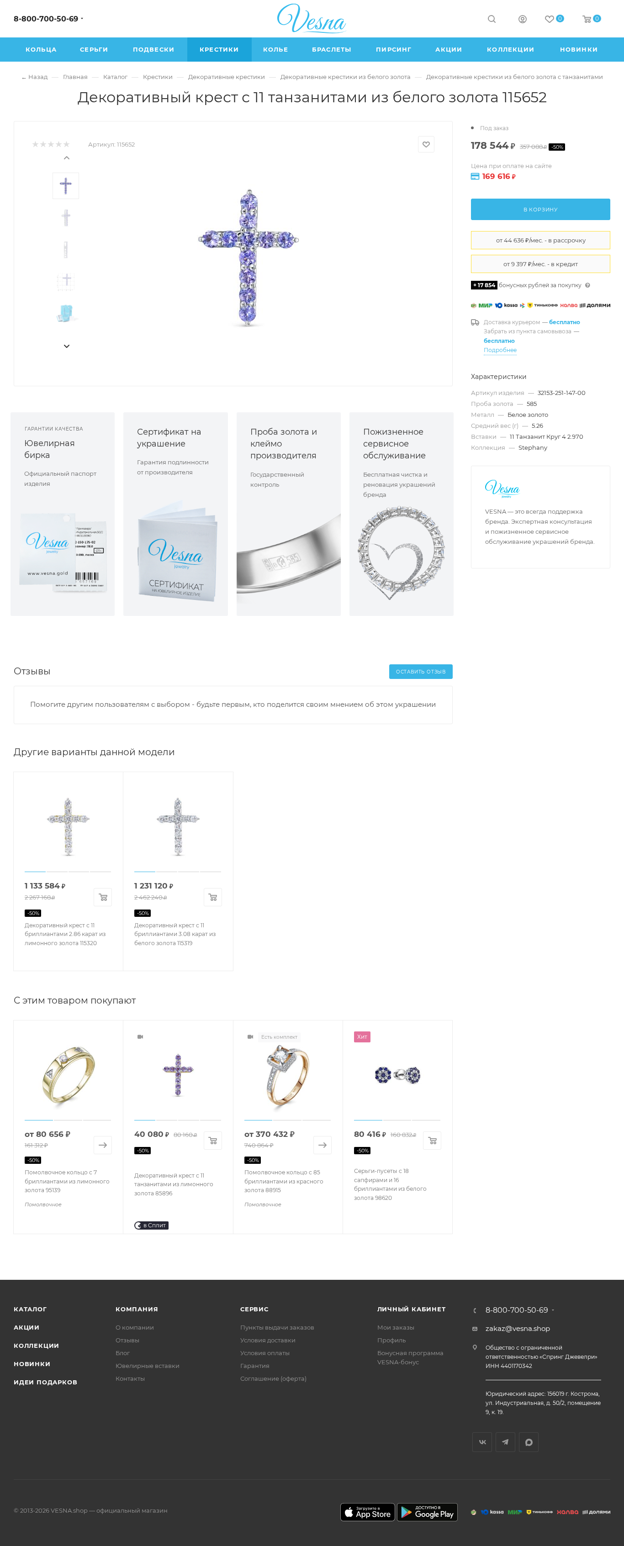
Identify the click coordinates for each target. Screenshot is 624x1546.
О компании (135, 1327)
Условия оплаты (265, 1353)
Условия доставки (268, 1340)
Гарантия (255, 1365)
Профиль (391, 1340)
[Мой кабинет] (522, 20)
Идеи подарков (45, 1382)
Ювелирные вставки (148, 1365)
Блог (123, 1353)
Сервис (254, 1309)
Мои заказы (395, 1327)
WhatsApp (529, 1442)
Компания (137, 1309)
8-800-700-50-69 (46, 19)
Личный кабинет (411, 1309)
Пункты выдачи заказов (277, 1327)
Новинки (32, 1363)
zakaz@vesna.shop (518, 1328)
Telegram (505, 1442)
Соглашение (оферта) (273, 1378)
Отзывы (127, 1340)
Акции (27, 1327)
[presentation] (66, 157)
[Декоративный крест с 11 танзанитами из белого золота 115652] (248, 257)
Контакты (130, 1378)
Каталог (30, 1309)
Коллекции (36, 1345)
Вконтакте (482, 1442)
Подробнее (500, 350)
